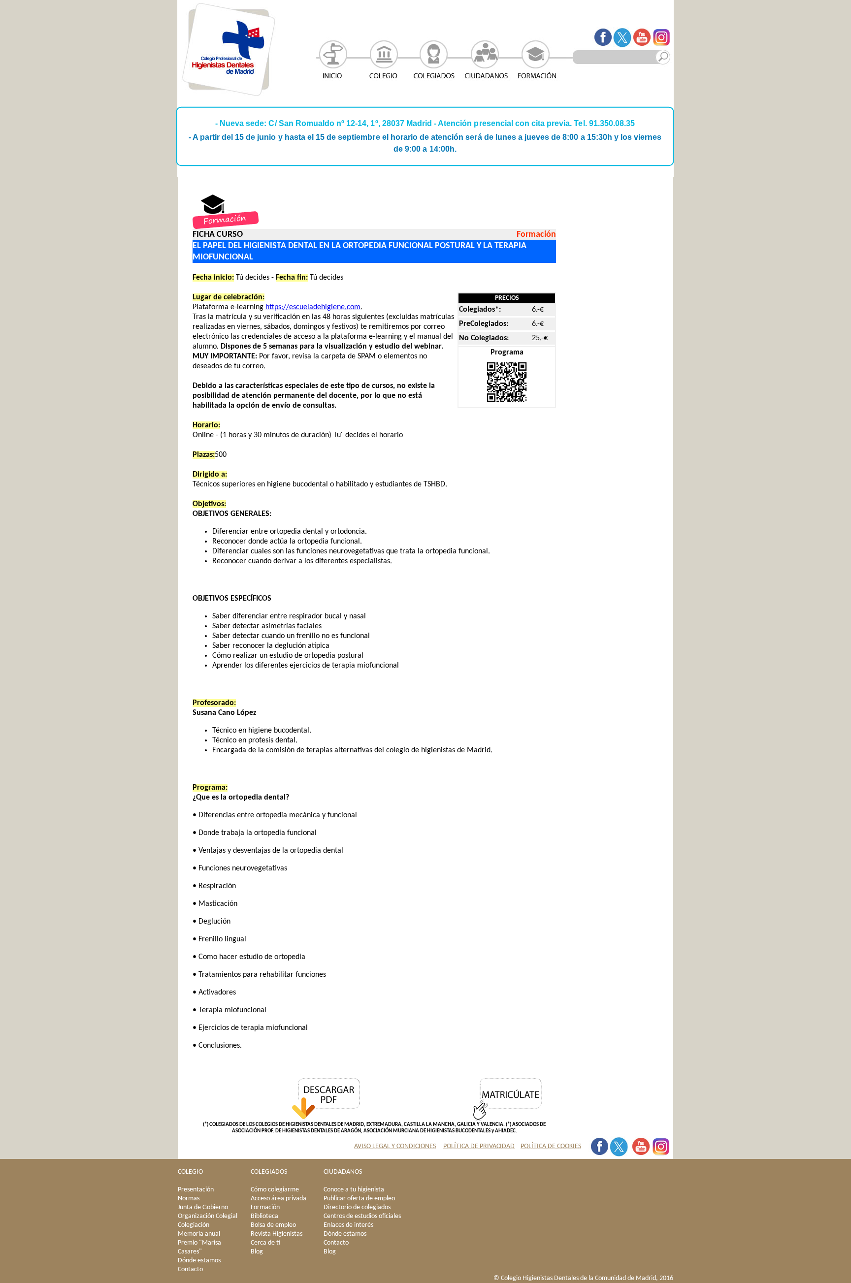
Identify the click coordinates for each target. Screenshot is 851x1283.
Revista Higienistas (276, 1234)
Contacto (190, 1269)
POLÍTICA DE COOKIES (551, 1146)
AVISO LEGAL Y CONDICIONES (395, 1146)
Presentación (196, 1189)
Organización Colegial (207, 1216)
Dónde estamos (199, 1260)
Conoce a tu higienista (354, 1189)
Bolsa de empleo (273, 1225)
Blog (257, 1251)
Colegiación (193, 1225)
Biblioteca (264, 1216)
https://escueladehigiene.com (312, 307)
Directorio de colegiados (357, 1207)
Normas (188, 1198)
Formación (265, 1207)
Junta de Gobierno (203, 1207)
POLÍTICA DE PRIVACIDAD (479, 1146)
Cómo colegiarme (275, 1189)
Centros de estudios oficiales (362, 1216)
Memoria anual (199, 1234)
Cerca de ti (265, 1243)
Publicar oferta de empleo (359, 1198)
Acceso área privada (278, 1198)
